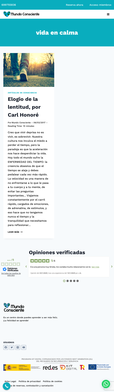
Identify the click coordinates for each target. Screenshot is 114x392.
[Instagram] (17, 347)
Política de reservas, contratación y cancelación (29, 385)
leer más (95, 267)
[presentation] (28, 70)
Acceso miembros (100, 4)
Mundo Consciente (21, 122)
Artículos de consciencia (22, 93)
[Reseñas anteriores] (26, 267)
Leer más (15, 232)
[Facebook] (5, 347)
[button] (106, 384)
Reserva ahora (74, 4)
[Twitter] (11, 347)
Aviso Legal (10, 381)
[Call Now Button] (6, 386)
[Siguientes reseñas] (112, 267)
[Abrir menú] (108, 14)
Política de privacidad (29, 381)
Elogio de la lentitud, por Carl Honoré (24, 107)
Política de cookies (52, 381)
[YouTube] (23, 347)
